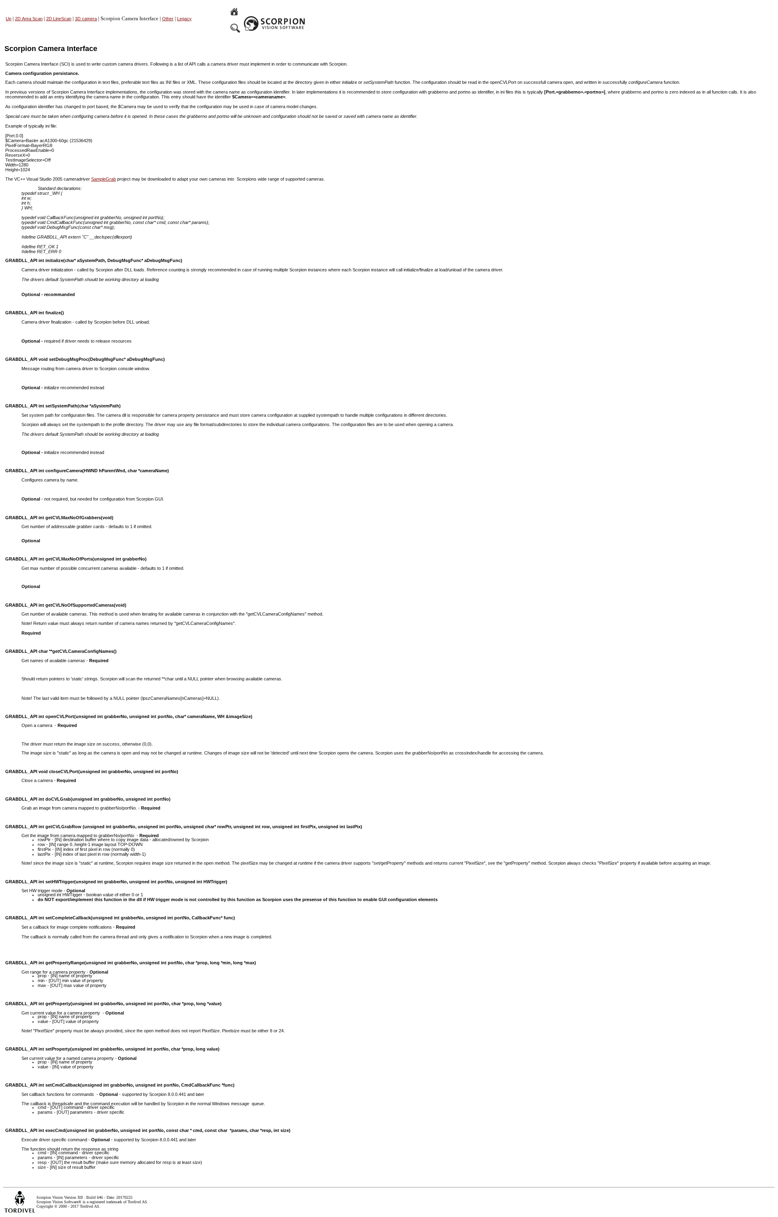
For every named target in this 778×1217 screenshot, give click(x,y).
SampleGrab (103, 179)
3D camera (86, 18)
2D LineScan (58, 18)
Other (167, 18)
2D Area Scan (29, 18)
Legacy (184, 18)
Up (8, 18)
